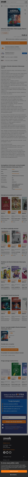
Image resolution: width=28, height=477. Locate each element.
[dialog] (14, 469)
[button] (14, 475)
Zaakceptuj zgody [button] (14, 471)
